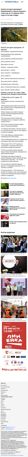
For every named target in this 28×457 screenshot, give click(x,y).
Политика (3, 388)
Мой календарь (11, 178)
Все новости (4, 385)
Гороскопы (3, 407)
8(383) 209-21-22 (10, 427)
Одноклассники (4, 421)
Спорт (2, 393)
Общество (3, 392)
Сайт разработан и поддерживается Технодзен (12, 455)
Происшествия (4, 390)
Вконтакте (3, 420)
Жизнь (2, 401)
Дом (2, 402)
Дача (2, 411)
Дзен (2, 423)
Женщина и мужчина (6, 409)
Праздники (3, 414)
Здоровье (3, 412)
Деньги (2, 406)
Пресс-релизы (4, 395)
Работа (2, 404)
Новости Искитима (5, 387)
